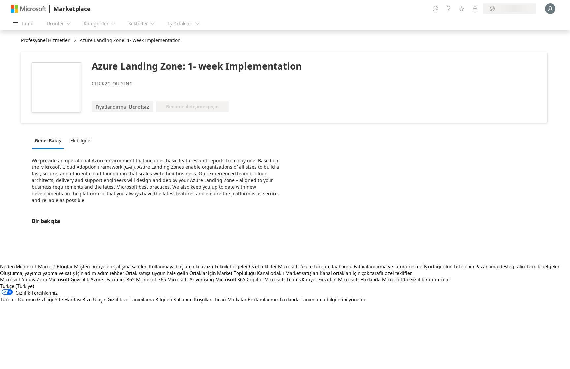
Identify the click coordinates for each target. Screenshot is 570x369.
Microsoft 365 (151, 279)
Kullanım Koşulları (193, 299)
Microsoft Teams (282, 279)
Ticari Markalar (230, 299)
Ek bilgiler (81, 140)
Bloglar (65, 266)
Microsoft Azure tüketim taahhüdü (316, 266)
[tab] (49, 140)
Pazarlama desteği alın (500, 266)
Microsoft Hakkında (359, 279)
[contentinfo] (75, 40)
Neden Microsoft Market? (27, 266)
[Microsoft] (28, 9)
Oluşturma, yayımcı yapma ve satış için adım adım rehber (62, 273)
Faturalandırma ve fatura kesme (388, 266)
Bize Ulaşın (94, 299)
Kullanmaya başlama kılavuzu (181, 266)
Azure (96, 279)
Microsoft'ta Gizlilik (403, 279)
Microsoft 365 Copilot (239, 279)
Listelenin (464, 266)
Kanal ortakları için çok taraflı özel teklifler (366, 273)
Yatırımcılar (437, 279)
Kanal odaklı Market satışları (287, 273)
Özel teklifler (263, 266)
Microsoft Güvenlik (68, 279)
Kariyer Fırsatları (319, 279)
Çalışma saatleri (130, 266)
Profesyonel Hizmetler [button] (45, 40)
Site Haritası (68, 299)
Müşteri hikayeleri (93, 266)
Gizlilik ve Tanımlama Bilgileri (140, 299)
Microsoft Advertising (190, 279)
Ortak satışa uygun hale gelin (156, 273)
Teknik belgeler (231, 266)
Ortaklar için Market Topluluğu (222, 273)
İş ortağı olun (438, 266)
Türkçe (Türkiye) (17, 286)
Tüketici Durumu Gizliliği (26, 299)
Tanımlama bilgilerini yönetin (333, 299)
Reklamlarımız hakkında (274, 299)
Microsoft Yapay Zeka (23, 279)
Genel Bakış (48, 140)
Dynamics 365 (119, 279)
